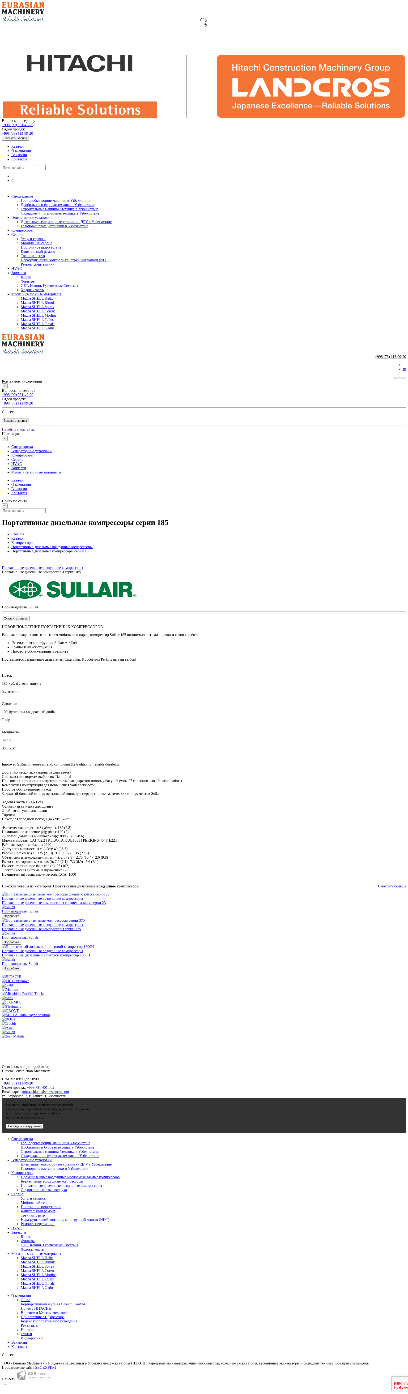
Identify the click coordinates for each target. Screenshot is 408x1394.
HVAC (16, 269)
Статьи (26, 1334)
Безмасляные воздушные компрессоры (52, 1181)
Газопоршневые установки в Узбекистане (54, 226)
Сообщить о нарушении (25, 1126)
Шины (26, 277)
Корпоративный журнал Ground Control (53, 1304)
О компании (21, 151)
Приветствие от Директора (42, 1317)
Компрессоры (22, 230)
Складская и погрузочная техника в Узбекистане (60, 213)
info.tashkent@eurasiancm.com (45, 1092)
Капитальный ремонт (38, 252)
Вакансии (19, 155)
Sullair (33, 607)
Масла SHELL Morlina (38, 315)
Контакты (19, 159)
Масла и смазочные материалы (36, 294)
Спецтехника (22, 196)
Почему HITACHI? (36, 1308)
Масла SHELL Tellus (37, 320)
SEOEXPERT (46, 1367)
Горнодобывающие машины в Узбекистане (55, 200)
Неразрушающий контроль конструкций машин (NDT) (65, 260)
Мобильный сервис (36, 243)
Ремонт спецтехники (38, 264)
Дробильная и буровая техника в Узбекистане (57, 205)
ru (12, 180)
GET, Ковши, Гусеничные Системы (49, 286)
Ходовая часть (32, 290)
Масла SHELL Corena (38, 311)
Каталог (17, 146)
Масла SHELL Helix (37, 298)
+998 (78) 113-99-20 (17, 133)
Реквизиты (29, 1325)
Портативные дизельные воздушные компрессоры (52, 547)
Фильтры (28, 281)
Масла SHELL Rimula (38, 303)
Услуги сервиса (33, 239)
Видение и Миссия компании (44, 1313)
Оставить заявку (16, 618)
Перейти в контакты (18, 429)
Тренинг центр (33, 256)
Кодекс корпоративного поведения (49, 1321)
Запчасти (18, 273)
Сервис (17, 234)
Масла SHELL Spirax (37, 307)
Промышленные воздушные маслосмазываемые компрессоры (70, 1177)
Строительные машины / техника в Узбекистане (59, 209)
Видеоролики (32, 1338)
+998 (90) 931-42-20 (17, 125)
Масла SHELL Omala (38, 324)
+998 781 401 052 (40, 1087)
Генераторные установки (31, 217)
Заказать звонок (15, 138)
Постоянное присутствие (41, 247)
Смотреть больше (392, 886)
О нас (25, 1300)
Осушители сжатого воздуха (44, 1190)
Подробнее (11, 916)
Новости (28, 1330)
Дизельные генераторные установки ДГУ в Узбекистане (66, 222)
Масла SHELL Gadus (37, 328)
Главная (17, 534)
